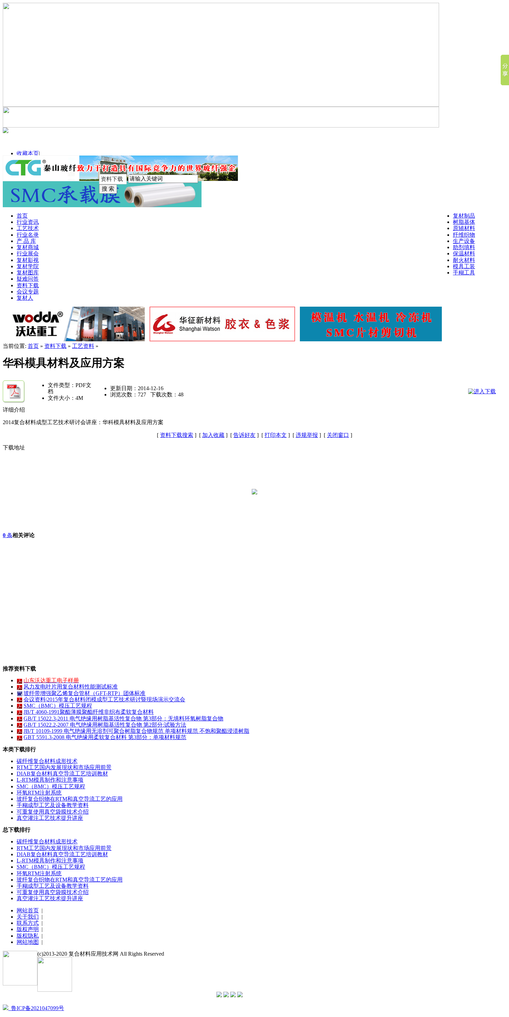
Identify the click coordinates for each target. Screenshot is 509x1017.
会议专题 (28, 292)
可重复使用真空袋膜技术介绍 (53, 812)
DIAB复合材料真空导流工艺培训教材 (62, 774)
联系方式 (28, 923)
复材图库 (28, 272)
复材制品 (464, 216)
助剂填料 (464, 247)
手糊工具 (464, 272)
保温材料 (464, 253)
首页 (22, 216)
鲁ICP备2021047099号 (36, 1008)
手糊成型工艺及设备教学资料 (53, 805)
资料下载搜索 (176, 435)
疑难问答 (28, 279)
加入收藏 (213, 435)
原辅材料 (464, 228)
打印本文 (276, 435)
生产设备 (464, 241)
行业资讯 (28, 222)
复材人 (25, 298)
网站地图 (28, 942)
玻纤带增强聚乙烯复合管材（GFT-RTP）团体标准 (84, 693)
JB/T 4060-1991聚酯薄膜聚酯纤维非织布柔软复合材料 (89, 712)
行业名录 (28, 235)
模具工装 (464, 266)
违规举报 (307, 435)
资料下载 (28, 285)
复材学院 (28, 266)
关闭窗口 (338, 435)
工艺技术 (28, 228)
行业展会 (28, 253)
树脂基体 (464, 222)
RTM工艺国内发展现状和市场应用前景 (64, 767)
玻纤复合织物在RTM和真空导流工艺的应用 (70, 799)
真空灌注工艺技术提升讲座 (50, 818)
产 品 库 (26, 241)
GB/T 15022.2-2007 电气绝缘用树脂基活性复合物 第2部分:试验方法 (105, 725)
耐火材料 (464, 260)
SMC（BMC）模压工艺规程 (58, 706)
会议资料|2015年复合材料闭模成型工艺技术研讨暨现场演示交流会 (104, 699)
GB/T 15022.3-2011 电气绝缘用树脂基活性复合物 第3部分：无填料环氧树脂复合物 (123, 718)
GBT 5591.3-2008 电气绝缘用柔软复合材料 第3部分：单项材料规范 (105, 737)
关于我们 (28, 917)
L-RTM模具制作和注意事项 (50, 780)
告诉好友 (244, 435)
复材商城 (28, 247)
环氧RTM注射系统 (39, 793)
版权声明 (28, 929)
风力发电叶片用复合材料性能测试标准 (71, 687)
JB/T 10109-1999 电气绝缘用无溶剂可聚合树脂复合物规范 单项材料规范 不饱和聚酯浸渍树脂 (136, 731)
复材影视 (28, 260)
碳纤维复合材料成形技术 (47, 761)
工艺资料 (83, 346)
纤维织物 (464, 235)
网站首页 (28, 910)
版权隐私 (28, 936)
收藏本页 (28, 153)
